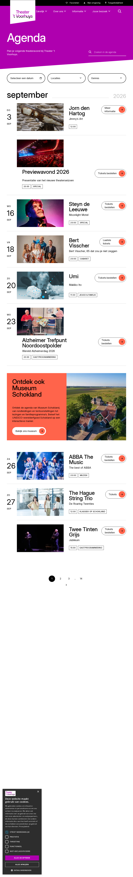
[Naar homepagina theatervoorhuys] (22, 12)
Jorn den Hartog (79, 111)
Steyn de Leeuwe (79, 207)
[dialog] (22, 831)
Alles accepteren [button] (22, 858)
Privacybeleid (24, 826)
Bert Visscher (79, 243)
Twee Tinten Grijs (83, 532)
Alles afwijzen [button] (22, 864)
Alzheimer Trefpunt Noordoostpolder (44, 343)
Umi (73, 276)
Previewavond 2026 (45, 172)
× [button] (38, 792)
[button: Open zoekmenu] (120, 11)
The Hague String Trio (82, 495)
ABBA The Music (81, 459)
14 (81, 578)
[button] (22, 870)
